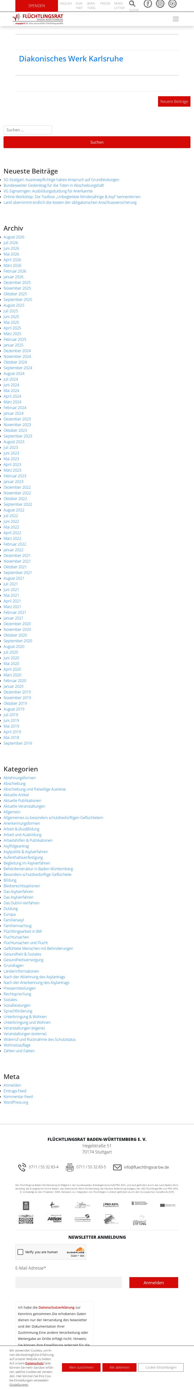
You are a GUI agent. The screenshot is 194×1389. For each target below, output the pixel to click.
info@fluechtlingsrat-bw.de (146, 1167)
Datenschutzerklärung (57, 1307)
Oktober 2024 (15, 362)
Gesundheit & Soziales (22, 954)
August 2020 (14, 646)
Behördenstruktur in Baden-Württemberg (38, 868)
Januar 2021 (13, 618)
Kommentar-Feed (18, 1096)
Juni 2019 (11, 720)
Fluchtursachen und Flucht (26, 942)
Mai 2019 (11, 726)
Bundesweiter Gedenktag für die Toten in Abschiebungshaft (54, 185)
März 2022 (12, 538)
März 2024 (12, 402)
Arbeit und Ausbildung (22, 834)
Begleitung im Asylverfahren (27, 863)
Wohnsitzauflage (17, 1045)
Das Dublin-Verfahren (22, 903)
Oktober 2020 (15, 635)
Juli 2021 (11, 584)
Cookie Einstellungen (161, 1367)
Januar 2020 (13, 686)
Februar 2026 (15, 271)
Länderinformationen (21, 971)
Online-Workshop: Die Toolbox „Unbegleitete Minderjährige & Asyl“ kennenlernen (72, 196)
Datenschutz (34, 1363)
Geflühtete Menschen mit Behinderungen (38, 948)
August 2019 (14, 709)
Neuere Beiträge (174, 101)
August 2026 (14, 237)
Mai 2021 (11, 595)
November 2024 (17, 356)
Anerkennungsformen (22, 823)
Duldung (11, 908)
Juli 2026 (11, 242)
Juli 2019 (11, 714)
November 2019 (17, 697)
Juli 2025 (11, 311)
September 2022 (18, 504)
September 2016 (18, 743)
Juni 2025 (11, 316)
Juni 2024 (11, 384)
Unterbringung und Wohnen (27, 1022)
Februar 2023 (15, 475)
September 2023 (18, 436)
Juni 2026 (11, 248)
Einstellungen (18, 1384)
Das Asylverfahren (18, 891)
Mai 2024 (11, 390)
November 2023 (17, 424)
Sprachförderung (18, 1011)
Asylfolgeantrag (16, 846)
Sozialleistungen (17, 1005)
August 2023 (14, 441)
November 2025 (17, 288)
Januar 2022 (13, 549)
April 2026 (12, 259)
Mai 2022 (11, 527)
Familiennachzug (17, 925)
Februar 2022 (15, 544)
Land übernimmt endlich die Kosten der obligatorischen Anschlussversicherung (70, 202)
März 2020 (12, 675)
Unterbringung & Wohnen (25, 1016)
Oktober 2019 (15, 703)
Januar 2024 (13, 413)
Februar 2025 (15, 339)
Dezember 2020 (17, 623)
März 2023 (12, 470)
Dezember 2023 (17, 419)
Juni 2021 (11, 589)
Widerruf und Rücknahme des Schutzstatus (40, 1039)
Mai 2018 (11, 737)
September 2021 (18, 572)
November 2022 (17, 493)
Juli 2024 (11, 379)
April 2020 (12, 669)
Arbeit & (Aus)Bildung (21, 829)
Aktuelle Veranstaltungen (24, 806)
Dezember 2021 (17, 555)
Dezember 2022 (17, 487)
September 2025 (18, 299)
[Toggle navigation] (175, 18)
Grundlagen (13, 965)
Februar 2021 (15, 612)
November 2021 (17, 561)
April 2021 (12, 601)
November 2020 (17, 629)
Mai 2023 (11, 458)
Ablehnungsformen (20, 777)
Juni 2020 (11, 657)
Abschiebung (15, 783)
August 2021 (14, 578)
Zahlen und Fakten (19, 1050)
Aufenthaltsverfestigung (23, 857)
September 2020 (18, 640)
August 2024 (14, 373)
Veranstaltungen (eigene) (24, 1028)
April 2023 (12, 464)
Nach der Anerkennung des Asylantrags (36, 982)
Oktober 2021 (15, 566)
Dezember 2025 (17, 282)
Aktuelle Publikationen (22, 800)
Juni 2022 (11, 521)
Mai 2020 (11, 663)
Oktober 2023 (15, 430)
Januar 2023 (13, 481)
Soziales (10, 999)
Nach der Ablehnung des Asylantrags (34, 976)
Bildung (10, 880)
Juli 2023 (11, 447)
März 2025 (12, 333)
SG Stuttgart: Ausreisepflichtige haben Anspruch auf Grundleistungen (61, 179)
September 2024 (18, 367)
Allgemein (12, 812)
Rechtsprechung (17, 994)
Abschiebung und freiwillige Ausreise (35, 789)
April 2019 (12, 731)
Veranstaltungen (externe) (25, 1033)
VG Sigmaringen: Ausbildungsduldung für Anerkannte (48, 191)
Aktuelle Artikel (16, 794)
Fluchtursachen (16, 937)
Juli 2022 (11, 515)
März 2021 (12, 606)
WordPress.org (16, 1102)
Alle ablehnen (119, 1367)
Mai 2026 (11, 254)
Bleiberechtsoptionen (22, 885)
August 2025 (14, 305)
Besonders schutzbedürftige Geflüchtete (37, 874)
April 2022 (12, 532)
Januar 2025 (13, 345)
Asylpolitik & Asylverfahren (26, 851)
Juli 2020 (11, 652)
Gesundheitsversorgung (23, 959)
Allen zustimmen (81, 1367)
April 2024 (12, 396)
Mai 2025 (11, 322)
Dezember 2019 (17, 692)
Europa (10, 914)
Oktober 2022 (15, 498)
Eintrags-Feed (15, 1090)
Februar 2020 (15, 680)
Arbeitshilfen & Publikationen (28, 840)
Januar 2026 (13, 276)
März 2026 (12, 265)
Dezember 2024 (17, 350)
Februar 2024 (15, 407)
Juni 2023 (11, 453)
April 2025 (12, 328)
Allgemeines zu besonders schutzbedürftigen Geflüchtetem (53, 817)
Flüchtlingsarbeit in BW (23, 931)
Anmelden (12, 1085)
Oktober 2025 (15, 293)
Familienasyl (14, 920)
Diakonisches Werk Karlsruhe (71, 58)
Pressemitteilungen (20, 988)
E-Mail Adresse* (30, 1268)
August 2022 (14, 510)
